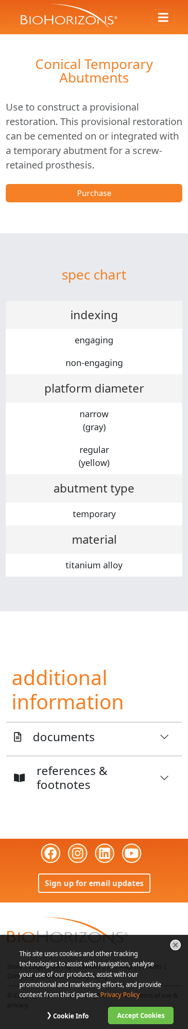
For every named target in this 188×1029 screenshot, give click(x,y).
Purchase (94, 193)
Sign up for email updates (94, 883)
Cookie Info (71, 1016)
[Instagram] (77, 853)
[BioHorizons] (67, 931)
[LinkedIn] (104, 853)
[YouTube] (131, 853)
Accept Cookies (140, 1015)
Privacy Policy (120, 994)
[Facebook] (50, 853)
